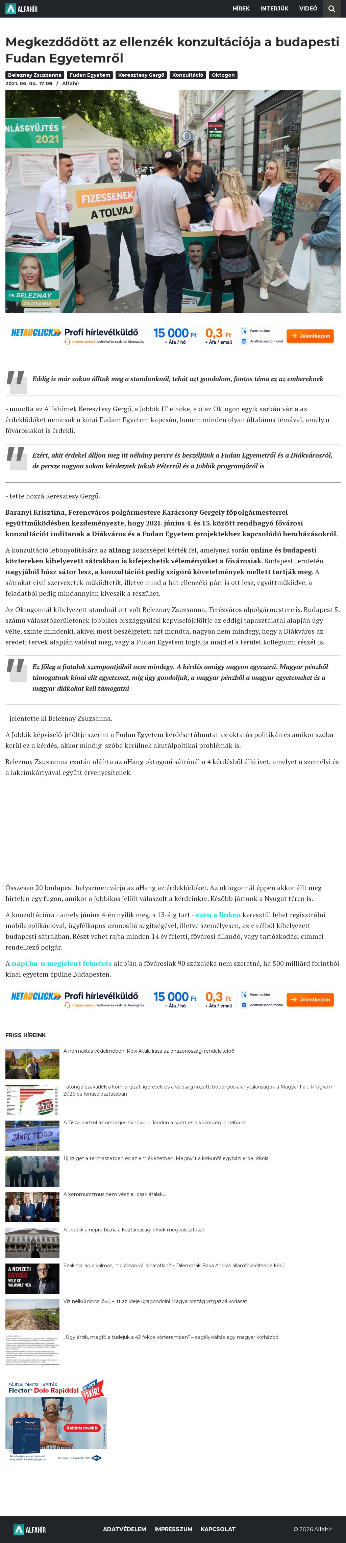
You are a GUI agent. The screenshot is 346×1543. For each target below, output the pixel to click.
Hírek (241, 8)
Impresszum (173, 1529)
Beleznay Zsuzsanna (34, 75)
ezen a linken (218, 914)
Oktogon (223, 75)
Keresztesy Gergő (141, 75)
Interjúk (275, 8)
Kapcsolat (218, 1529)
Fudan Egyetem (90, 75)
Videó (308, 8)
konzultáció (187, 75)
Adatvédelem (124, 1529)
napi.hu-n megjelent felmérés (62, 963)
